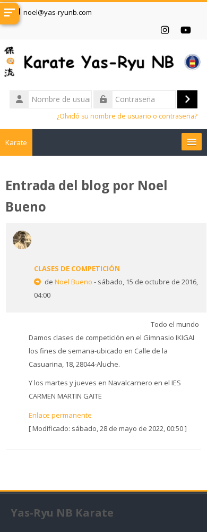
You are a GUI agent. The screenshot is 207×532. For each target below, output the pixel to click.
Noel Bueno (73, 281)
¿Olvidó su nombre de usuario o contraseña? (127, 116)
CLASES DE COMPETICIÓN (77, 268)
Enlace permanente (60, 415)
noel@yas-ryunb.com (57, 12)
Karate (16, 142)
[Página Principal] (103, 63)
